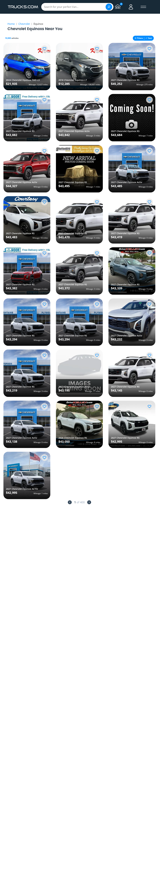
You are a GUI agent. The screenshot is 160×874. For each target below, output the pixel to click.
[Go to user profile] (131, 7)
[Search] (109, 7)
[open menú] (143, 7)
